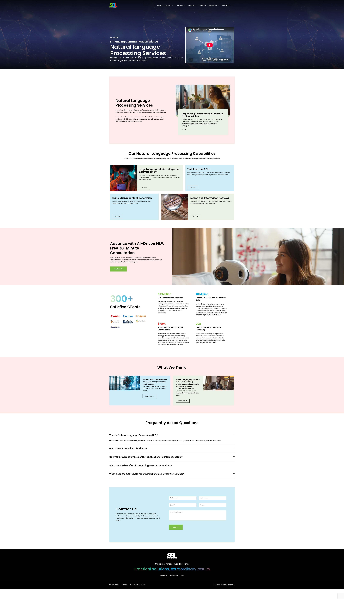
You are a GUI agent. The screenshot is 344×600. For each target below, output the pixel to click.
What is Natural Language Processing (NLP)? (133, 435)
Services (168, 5)
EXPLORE (144, 187)
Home (159, 5)
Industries (191, 5)
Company (202, 5)
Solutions (180, 5)
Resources (213, 5)
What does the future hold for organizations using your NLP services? (146, 473)
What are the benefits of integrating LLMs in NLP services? (140, 465)
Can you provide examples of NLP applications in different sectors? (146, 456)
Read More (185, 130)
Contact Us (226, 5)
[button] (106, 389)
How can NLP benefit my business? (128, 448)
